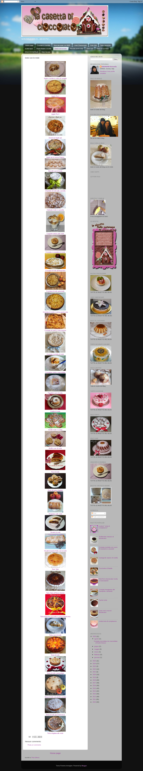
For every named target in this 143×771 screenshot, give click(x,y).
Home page (29, 45)
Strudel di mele (55, 532)
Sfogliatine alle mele (55, 514)
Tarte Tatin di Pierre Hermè (55, 593)
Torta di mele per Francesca (55, 715)
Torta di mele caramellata (55, 673)
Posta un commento (34, 745)
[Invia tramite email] (33, 737)
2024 (94, 663)
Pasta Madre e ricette (44, 49)
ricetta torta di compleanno (108, 621)
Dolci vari (90, 49)
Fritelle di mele (55, 411)
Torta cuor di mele (55, 635)
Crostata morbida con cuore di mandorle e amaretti (108, 548)
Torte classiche (105, 45)
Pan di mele (55, 472)
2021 (94, 672)
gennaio (97, 657)
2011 (94, 699)
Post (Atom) (35, 757)
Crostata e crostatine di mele (55, 252)
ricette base (29, 49)
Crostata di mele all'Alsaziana (55, 270)
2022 (94, 669)
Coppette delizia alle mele (55, 234)
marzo (96, 652)
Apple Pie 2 (55, 96)
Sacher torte (103, 600)
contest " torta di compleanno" (104, 527)
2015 (94, 688)
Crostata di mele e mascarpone (55, 330)
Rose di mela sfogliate (55, 490)
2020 (94, 674)
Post (94, 513)
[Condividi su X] (37, 737)
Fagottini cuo (52, 393)
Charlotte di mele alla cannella (55, 191)
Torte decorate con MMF (62, 45)
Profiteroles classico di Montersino (106, 537)
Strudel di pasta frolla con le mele (55, 551)
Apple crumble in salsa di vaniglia (55, 78)
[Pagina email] (29, 736)
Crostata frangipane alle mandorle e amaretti (107, 590)
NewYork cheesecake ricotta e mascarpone (108, 579)
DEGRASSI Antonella (109, 66)
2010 (94, 702)
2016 (94, 685)
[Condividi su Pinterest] (41, 737)
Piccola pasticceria (76, 49)
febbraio (97, 654)
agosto (96, 639)
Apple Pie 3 (55, 114)
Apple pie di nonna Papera (55, 157)
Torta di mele (55, 655)
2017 (94, 683)
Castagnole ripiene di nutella (108, 558)
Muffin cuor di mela (55, 448)
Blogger (84, 766)
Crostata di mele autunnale (55, 291)
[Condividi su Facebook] (39, 737)
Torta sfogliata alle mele (55, 733)
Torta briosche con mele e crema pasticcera (55, 616)
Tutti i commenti (98, 517)
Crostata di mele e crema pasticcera (55, 312)
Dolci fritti (93, 45)
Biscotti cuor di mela (55, 171)
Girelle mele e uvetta (55, 430)
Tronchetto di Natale (105, 568)
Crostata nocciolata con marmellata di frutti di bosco (105, 642)
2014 (94, 691)
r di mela (60, 393)
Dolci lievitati (46, 52)
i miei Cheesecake (80, 45)
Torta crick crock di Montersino (105, 611)
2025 (94, 661)
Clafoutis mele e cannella (55, 210)
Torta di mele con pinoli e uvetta (55, 697)
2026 (94, 636)
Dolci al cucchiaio (103, 49)
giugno (96, 646)
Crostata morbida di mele (55, 354)
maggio (97, 649)
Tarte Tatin (55, 569)
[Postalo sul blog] (35, 737)
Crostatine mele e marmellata (55, 372)
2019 (94, 677)
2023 (94, 666)
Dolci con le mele (61, 49)
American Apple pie (55, 138)
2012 (94, 696)
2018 (94, 680)
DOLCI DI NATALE (31, 52)
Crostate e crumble (43, 45)
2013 (94, 694)
